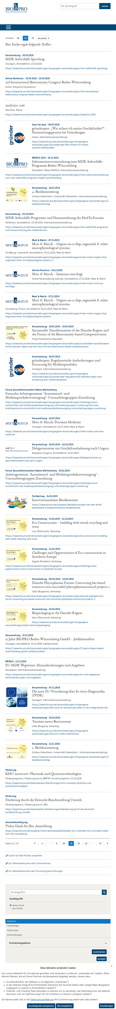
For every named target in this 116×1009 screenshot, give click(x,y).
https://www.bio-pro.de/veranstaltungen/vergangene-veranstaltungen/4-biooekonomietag (70, 202)
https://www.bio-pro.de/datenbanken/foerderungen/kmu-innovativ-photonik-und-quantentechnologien (48, 784)
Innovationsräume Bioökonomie (55, 500)
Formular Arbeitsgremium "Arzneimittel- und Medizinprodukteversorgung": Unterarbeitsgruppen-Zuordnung (50, 396)
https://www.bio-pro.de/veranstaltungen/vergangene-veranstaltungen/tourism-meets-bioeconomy (60, 732)
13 (86, 843)
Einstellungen (106, 1005)
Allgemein (11, 921)
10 (64, 843)
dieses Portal (18, 905)
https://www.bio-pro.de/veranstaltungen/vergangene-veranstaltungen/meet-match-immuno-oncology (54, 285)
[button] (105, 943)
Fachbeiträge (13, 925)
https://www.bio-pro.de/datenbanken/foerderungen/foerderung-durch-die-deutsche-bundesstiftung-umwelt (50, 811)
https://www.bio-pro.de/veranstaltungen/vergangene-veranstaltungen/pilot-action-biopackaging (47, 624)
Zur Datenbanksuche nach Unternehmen (29, 863)
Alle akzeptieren (64, 1005)
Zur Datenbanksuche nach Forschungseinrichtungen (35, 870)
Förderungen (13, 930)
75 (33, 39)
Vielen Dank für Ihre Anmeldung (28, 826)
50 (26, 39)
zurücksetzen (99, 951)
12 (79, 843)
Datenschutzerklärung (42, 999)
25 (19, 39)
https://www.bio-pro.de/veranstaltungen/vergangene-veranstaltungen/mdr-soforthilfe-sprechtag (56, 68)
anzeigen (101, 958)
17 (100, 843)
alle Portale (17, 908)
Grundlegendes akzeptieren (41, 1005)
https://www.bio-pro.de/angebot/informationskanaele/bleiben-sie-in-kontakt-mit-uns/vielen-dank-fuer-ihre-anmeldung (57, 832)
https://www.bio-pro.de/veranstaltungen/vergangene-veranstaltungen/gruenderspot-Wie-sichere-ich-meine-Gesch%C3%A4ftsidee (60, 144)
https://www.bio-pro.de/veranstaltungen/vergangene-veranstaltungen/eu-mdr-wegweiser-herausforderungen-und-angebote (53, 676)
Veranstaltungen (14, 934)
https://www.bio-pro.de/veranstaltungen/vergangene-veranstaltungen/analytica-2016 (50, 114)
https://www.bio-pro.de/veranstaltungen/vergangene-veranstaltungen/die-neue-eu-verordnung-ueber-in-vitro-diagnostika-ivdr (70, 706)
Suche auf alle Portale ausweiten (25, 855)
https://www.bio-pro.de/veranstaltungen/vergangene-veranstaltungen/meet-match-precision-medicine (54, 433)
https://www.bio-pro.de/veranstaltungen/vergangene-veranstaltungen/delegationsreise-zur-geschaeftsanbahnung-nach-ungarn (53, 459)
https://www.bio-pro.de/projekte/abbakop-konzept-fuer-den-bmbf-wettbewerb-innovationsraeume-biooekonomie (67, 506)
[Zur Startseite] (17, 8)
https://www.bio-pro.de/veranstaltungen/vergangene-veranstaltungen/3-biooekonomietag (70, 758)
